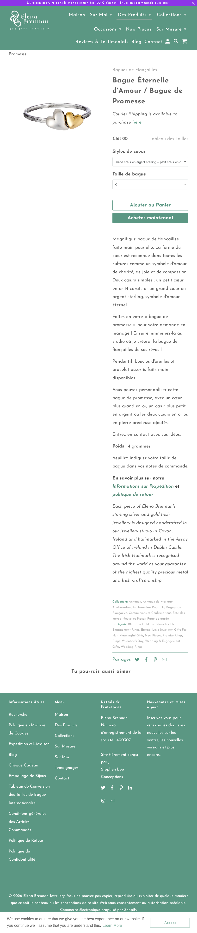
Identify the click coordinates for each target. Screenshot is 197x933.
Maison (61, 715)
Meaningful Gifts (131, 635)
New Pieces (153, 635)
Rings (116, 641)
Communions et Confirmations (150, 613)
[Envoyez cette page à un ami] (163, 660)
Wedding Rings (131, 646)
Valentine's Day (132, 641)
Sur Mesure (65, 746)
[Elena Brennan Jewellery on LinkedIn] (130, 788)
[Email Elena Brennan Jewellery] (112, 801)
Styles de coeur (129, 151)
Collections (64, 736)
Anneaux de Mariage (158, 601)
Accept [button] (170, 923)
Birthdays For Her (163, 624)
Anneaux (135, 601)
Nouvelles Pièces (134, 618)
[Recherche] (176, 42)
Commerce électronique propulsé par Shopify (98, 910)
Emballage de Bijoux (27, 776)
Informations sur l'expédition (143, 486)
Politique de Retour (26, 841)
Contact (62, 778)
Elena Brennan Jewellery (44, 896)
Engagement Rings (125, 629)
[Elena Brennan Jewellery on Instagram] (103, 801)
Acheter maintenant (150, 218)
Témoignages (67, 768)
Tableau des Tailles (169, 139)
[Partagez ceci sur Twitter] (136, 660)
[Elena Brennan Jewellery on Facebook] (112, 788)
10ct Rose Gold (138, 624)
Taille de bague (129, 174)
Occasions (108, 29)
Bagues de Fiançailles (134, 70)
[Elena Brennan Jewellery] (29, 20)
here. (136, 122)
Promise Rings (172, 635)
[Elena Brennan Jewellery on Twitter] (103, 788)
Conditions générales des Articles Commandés (27, 822)
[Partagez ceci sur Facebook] (145, 660)
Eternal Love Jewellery (156, 629)
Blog (13, 755)
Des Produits (66, 725)
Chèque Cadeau (23, 765)
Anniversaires (121, 607)
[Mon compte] (168, 42)
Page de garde (158, 618)
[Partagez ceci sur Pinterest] (155, 660)
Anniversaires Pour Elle (149, 607)
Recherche (18, 715)
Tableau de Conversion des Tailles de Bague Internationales (29, 794)
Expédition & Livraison (29, 744)
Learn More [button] (112, 925)
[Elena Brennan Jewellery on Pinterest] (121, 788)
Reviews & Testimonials (102, 42)
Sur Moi (62, 757)
